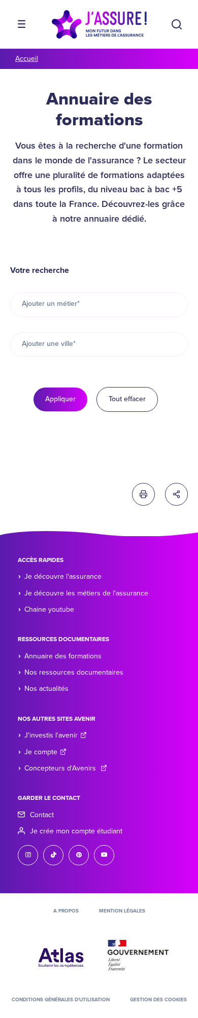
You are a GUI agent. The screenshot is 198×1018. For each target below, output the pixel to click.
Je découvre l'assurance (63, 576)
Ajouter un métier (51, 303)
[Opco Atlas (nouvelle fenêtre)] (60, 955)
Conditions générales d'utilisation (61, 1000)
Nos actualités (46, 688)
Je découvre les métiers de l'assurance (86, 593)
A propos (66, 911)
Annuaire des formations (63, 656)
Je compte (40, 752)
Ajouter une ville (49, 343)
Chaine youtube (49, 609)
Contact (42, 815)
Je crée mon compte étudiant (76, 831)
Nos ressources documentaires (73, 672)
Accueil (26, 58)
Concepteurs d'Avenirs (61, 768)
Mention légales (122, 911)
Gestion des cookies (158, 1000)
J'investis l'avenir (51, 735)
